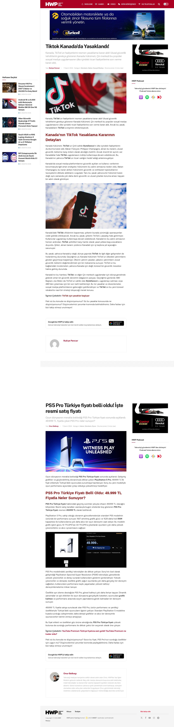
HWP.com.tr (70, 718)
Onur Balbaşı (53, 426)
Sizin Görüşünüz (128, 4)
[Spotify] (147, 97)
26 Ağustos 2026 (25, 129)
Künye (69, 711)
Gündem (84, 68)
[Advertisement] (20, 37)
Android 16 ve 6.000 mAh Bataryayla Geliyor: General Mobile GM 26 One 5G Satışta (27, 105)
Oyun (94, 426)
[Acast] (159, 97)
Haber (101, 4)
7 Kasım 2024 (68, 68)
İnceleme (89, 4)
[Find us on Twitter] (142, 717)
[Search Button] (159, 4)
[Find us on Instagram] (154, 718)
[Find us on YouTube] (150, 718)
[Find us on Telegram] (158, 718)
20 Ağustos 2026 (25, 94)
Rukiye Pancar (54, 68)
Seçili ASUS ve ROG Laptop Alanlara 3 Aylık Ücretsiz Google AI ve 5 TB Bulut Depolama (27, 140)
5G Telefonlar (148, 4)
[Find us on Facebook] (145, 718)
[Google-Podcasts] (153, 97)
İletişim (77, 711)
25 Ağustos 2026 (25, 113)
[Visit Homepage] (54, 4)
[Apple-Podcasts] (141, 97)
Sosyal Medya (98, 68)
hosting (77, 718)
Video (113, 4)
